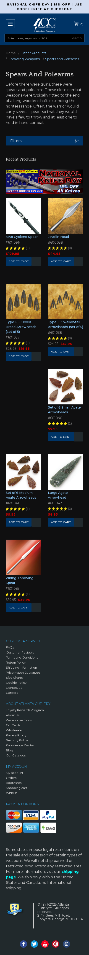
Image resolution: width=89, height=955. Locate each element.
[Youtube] (45, 944)
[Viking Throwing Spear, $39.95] (23, 557)
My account (14, 773)
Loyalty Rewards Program (25, 710)
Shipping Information (21, 667)
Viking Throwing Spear (19, 580)
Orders (11, 778)
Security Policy (17, 740)
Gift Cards (13, 725)
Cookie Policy (16, 682)
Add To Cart (19, 261)
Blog (9, 750)
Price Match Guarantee (23, 672)
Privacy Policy (16, 735)
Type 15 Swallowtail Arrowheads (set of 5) (65, 324)
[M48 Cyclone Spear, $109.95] (23, 216)
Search (76, 38)
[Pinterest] (55, 944)
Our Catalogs (16, 755)
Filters (15, 141)
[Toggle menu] (10, 23)
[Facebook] (23, 944)
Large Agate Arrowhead (58, 495)
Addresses (13, 783)
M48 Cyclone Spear (22, 237)
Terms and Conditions (22, 657)
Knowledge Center (20, 745)
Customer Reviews (20, 652)
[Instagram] (66, 944)
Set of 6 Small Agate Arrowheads (64, 409)
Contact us (14, 687)
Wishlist (36, 261)
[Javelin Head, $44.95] (65, 216)
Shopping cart (16, 788)
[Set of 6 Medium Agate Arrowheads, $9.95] (23, 472)
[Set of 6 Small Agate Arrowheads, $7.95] (65, 386)
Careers (12, 692)
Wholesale (14, 730)
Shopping (81, 24)
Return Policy (16, 662)
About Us (12, 715)
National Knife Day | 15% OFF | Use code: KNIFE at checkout (44, 7)
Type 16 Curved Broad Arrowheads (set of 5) (21, 327)
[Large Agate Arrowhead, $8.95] (65, 472)
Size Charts (14, 677)
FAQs (10, 647)
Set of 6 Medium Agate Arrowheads (21, 495)
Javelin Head (58, 237)
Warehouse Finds (18, 720)
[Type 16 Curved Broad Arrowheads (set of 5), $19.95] (23, 301)
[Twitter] (34, 944)
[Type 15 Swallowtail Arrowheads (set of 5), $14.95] (65, 301)
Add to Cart (61, 261)
